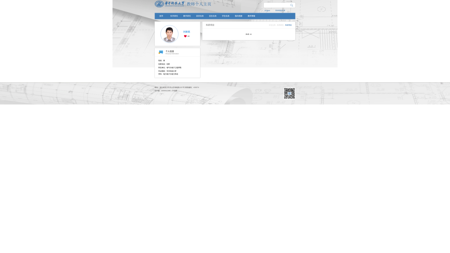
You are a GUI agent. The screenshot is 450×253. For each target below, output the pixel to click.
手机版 (174, 91)
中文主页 (272, 25)
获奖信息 (200, 16)
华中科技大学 (280, 10)
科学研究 (174, 16)
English (267, 10)
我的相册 (238, 16)
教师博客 (251, 16)
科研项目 (288, 25)
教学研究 (187, 16)
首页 (161, 16)
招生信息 (213, 16)
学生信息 (225, 16)
